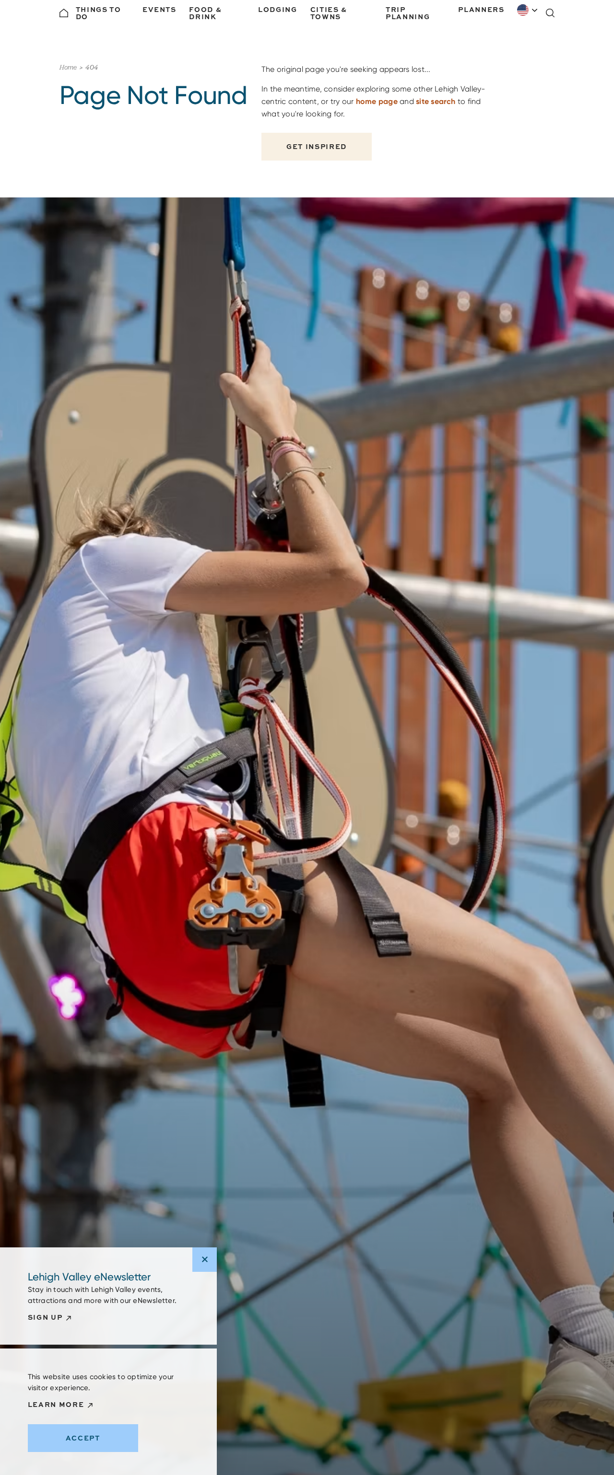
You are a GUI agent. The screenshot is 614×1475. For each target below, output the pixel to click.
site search (436, 101)
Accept (83, 1437)
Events (159, 9)
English (527, 10)
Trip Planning (408, 13)
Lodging (277, 9)
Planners (481, 9)
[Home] (63, 13)
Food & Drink (205, 13)
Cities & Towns (328, 13)
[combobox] (527, 10)
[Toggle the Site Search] (550, 13)
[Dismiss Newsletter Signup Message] (204, 1259)
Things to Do (98, 13)
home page (377, 101)
